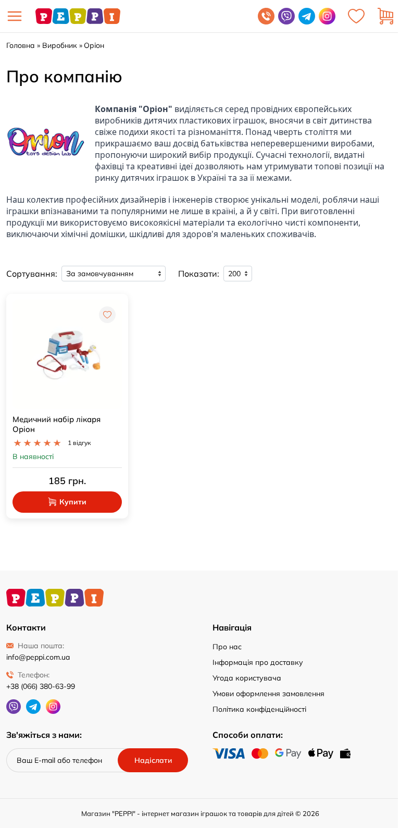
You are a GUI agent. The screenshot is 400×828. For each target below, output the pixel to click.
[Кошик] (385, 16)
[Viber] (286, 16)
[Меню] (14, 16)
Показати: (198, 273)
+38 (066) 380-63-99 (40, 686)
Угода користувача (247, 678)
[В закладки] (107, 314)
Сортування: (31, 273)
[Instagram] (327, 16)
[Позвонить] (266, 16)
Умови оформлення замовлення (268, 693)
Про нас (227, 646)
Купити (72, 501)
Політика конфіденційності (259, 709)
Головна (20, 45)
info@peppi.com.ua (38, 657)
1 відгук (79, 443)
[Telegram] (306, 16)
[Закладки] (356, 16)
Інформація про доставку (258, 662)
